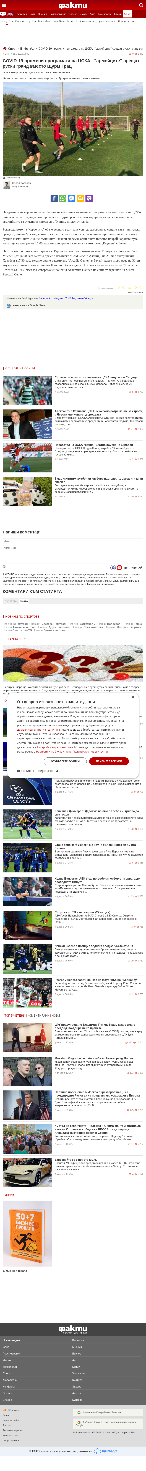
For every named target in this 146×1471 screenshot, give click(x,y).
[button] (37, 771)
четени (19, 1015)
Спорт (127, 13)
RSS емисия (13, 1410)
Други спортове (107, 21)
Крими (118, 13)
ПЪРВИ (24, 601)
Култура (77, 1379)
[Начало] (73, 5)
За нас (6, 1415)
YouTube (70, 298)
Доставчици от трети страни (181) (39, 729)
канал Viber (83, 298)
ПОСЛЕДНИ (10, 601)
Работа (7, 1425)
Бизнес (73, 13)
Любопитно (10, 1379)
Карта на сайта (11, 1420)
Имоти (83, 13)
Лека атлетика (126, 21)
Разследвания (58, 13)
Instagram (58, 298)
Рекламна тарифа (12, 1430)
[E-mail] (80, 198)
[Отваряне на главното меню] (3, 5)
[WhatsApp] (62, 198)
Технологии (104, 13)
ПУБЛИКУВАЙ (133, 567)
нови (56, 1015)
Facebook (44, 298)
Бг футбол (7, 21)
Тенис (70, 21)
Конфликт (9, 1386)
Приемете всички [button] (109, 761)
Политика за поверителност (91, 751)
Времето (8, 1393)
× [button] (133, 697)
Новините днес (12, 1340)
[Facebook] (54, 198)
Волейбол (58, 21)
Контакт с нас (10, 1435)
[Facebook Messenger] (71, 198)
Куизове (77, 1399)
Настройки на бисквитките (53, 751)
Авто (92, 13)
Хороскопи (78, 1373)
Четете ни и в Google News (29, 305)
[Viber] (89, 198)
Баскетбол (44, 21)
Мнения (42, 13)
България (21, 13)
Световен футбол (25, 21)
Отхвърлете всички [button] (65, 761)
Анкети (76, 1393)
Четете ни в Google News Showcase (102, 1412)
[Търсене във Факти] (141, 5)
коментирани (38, 1015)
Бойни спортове (85, 21)
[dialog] (73, 735)
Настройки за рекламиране (55, 747)
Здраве (76, 1386)
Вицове (7, 1399)
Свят (32, 13)
